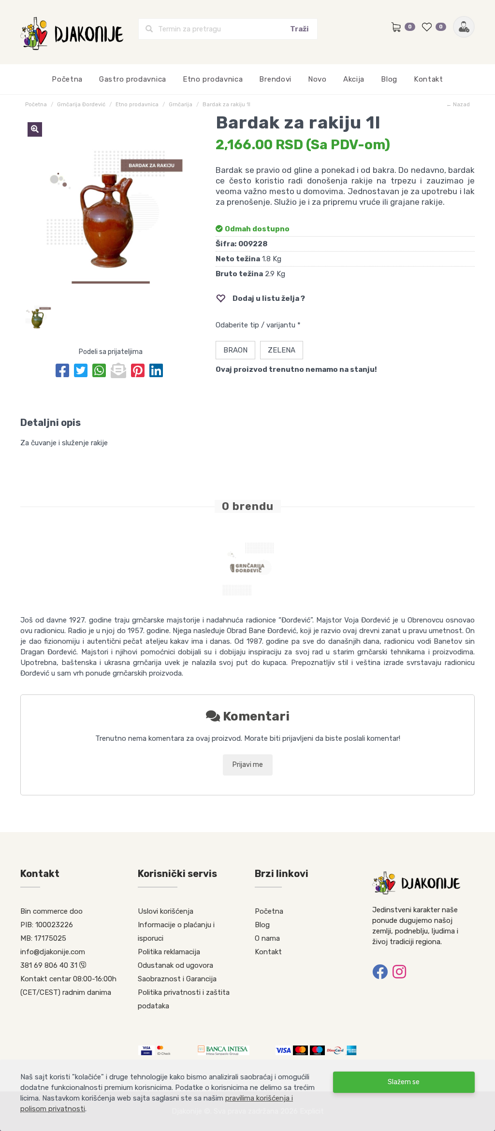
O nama (267, 938)
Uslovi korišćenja (165, 911)
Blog (389, 79)
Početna (67, 79)
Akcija (353, 79)
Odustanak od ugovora (175, 965)
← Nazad (458, 104)
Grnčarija (180, 104)
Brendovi (275, 79)
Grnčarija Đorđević (81, 104)
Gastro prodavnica (132, 79)
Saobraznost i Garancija (177, 979)
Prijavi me (248, 765)
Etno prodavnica (213, 79)
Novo (317, 79)
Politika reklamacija (169, 951)
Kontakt (428, 79)
